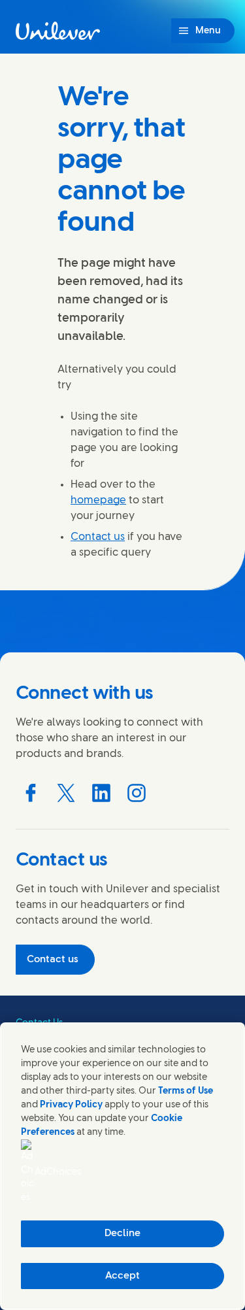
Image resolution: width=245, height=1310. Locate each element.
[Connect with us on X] (66, 793)
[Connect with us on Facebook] (30, 793)
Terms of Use (185, 1091)
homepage (98, 500)
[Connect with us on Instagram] (136, 793)
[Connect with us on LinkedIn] (101, 793)
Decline (122, 1233)
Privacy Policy (71, 1105)
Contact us (98, 537)
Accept (122, 1276)
